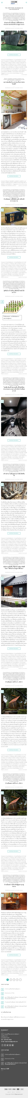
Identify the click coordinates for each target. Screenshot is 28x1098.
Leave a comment (22, 185)
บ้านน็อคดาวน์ (4, 62)
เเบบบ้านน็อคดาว (14, 70)
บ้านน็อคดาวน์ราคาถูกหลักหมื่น (19, 65)
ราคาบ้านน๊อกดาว (15, 68)
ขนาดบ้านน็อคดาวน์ (17, 73)
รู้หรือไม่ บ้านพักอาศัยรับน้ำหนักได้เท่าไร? (14, 291)
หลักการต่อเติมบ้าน (11, 80)
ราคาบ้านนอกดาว (8, 19)
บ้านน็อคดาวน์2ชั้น (10, 14)
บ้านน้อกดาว (5, 14)
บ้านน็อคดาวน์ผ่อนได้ (19, 14)
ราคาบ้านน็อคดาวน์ (16, 19)
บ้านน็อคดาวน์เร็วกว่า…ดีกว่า (14, 682)
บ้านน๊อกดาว (22, 13)
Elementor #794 (9, 993)
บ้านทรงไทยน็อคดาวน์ (15, 13)
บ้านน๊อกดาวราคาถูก (19, 14)
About (9, 1092)
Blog (13, 1092)
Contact (18, 1092)
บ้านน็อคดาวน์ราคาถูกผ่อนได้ (10, 16)
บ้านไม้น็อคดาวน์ (16, 18)
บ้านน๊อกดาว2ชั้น (11, 14)
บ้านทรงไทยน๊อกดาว (7, 13)
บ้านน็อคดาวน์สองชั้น (18, 67)
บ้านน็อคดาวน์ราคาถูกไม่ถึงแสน (13, 17)
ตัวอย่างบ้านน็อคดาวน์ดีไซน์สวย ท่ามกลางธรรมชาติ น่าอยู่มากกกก (14, 23)
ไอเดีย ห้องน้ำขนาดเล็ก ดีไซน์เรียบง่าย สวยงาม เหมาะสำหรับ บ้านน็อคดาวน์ (14, 389)
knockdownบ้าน (8, 73)
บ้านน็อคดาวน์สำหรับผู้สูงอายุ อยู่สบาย (14, 885)
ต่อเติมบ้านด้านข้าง (11, 79)
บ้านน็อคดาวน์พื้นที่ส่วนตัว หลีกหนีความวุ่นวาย (14, 200)
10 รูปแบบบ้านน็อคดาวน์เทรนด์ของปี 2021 (15, 1002)
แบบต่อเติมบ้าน (18, 80)
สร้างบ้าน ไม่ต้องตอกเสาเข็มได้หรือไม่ (14, 474)
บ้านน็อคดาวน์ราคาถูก (21, 64)
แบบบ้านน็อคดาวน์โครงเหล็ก (17, 20)
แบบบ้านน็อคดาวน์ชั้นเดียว (18, 19)
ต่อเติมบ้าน (15, 78)
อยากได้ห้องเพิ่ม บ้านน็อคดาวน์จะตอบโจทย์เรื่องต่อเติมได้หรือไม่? (16, 998)
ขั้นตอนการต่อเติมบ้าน (8, 78)
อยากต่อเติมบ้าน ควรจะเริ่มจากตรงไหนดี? (14, 83)
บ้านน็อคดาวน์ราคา (13, 15)
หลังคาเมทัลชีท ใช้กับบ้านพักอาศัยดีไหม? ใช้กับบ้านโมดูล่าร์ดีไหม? (14, 567)
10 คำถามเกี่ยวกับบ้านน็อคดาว (12, 989)
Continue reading (14, 54)
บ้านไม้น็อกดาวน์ (9, 18)
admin (21, 28)
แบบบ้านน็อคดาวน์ (8, 19)
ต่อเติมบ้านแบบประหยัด (19, 79)
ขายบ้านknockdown (11, 185)
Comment (24, 74)
